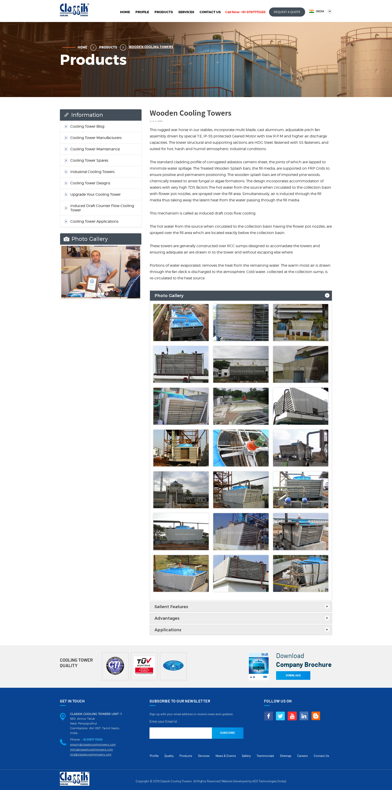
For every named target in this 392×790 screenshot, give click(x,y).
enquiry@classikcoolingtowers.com (93, 744)
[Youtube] (292, 716)
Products (163, 12)
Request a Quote (287, 12)
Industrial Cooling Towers (92, 172)
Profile (142, 12)
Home (125, 12)
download (293, 675)
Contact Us (210, 12)
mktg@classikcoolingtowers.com (91, 749)
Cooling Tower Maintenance (95, 149)
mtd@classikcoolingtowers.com (90, 754)
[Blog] (315, 716)
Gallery (246, 756)
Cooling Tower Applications (94, 221)
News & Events (226, 756)
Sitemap (285, 756)
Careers (302, 756)
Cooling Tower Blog (87, 126)
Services (186, 12)
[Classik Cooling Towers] (74, 16)
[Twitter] (280, 716)
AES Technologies (264, 781)
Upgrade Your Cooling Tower (95, 194)
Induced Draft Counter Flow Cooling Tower (102, 208)
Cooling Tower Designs (90, 183)
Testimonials (265, 756)
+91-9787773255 (253, 12)
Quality (169, 756)
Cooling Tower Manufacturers (96, 138)
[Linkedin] (304, 716)
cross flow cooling (239, 213)
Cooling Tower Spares (89, 160)
